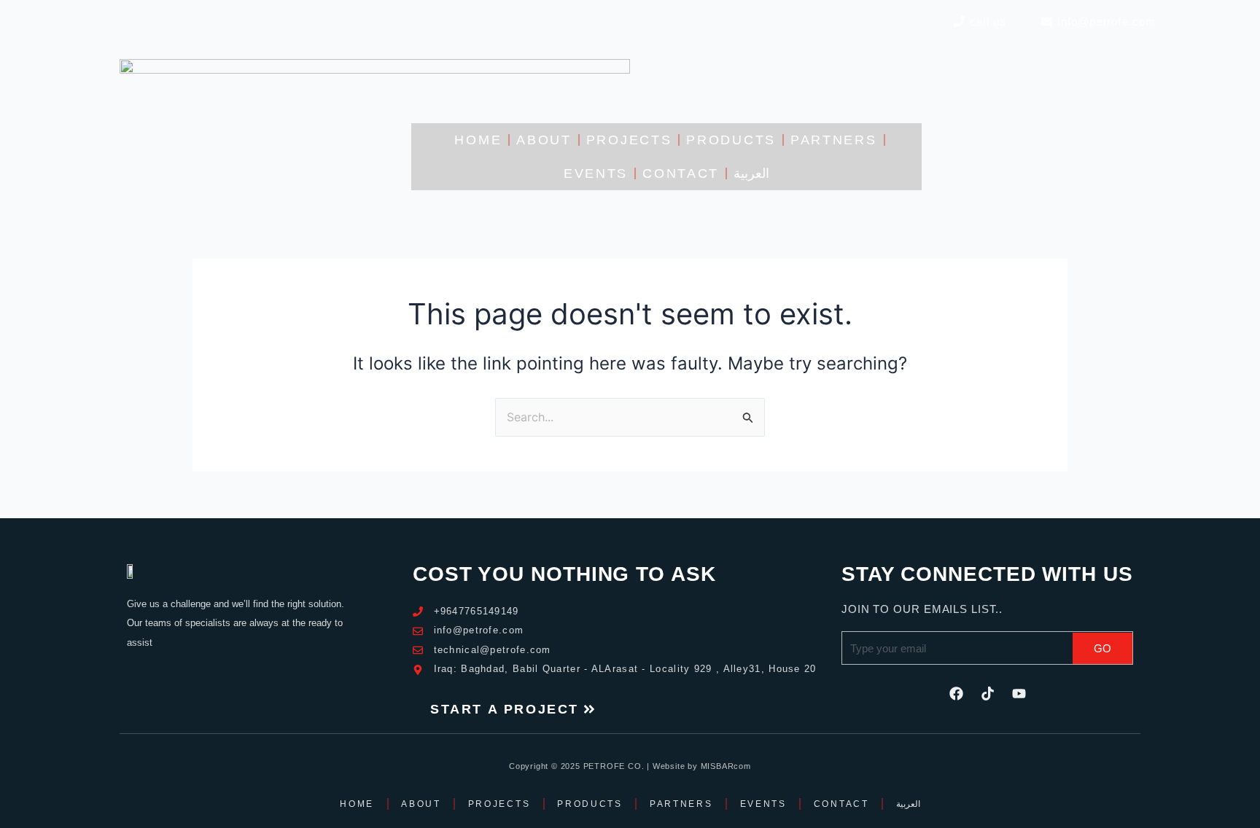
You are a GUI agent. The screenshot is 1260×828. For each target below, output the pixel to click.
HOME (478, 140)
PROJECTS (629, 140)
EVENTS (596, 173)
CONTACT (680, 173)
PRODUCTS (731, 140)
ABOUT (544, 140)
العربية (751, 173)
